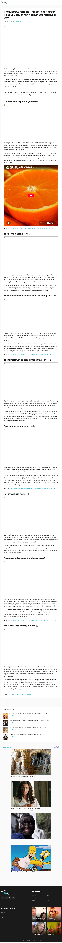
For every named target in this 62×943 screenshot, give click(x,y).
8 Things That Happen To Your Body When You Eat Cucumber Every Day (34, 620)
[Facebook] (6, 897)
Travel (34, 903)
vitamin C (29, 694)
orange (18, 694)
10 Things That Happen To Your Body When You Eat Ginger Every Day (33, 488)
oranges (23, 694)
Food (14, 21)
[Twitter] (2, 897)
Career (34, 895)
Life (48, 898)
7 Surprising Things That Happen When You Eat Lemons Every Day (32, 228)
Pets (48, 900)
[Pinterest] (13, 897)
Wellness (18, 21)
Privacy (3, 912)
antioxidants (11, 694)
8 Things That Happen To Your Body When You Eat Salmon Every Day (33, 354)
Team (2, 917)
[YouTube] (9, 897)
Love (33, 900)
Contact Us (4, 915)
